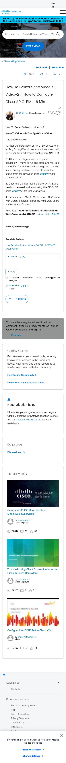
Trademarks (17, 727)
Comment (16, 335)
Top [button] (4, 675)
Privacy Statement (31, 749)
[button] (9, 299)
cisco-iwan (28, 278)
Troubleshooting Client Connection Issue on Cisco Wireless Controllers (32, 571)
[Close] (61, 735)
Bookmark (42, 68)
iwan (39, 278)
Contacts (15, 689)
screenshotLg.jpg (16, 256)
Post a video (33, 46)
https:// (44, 174)
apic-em (15, 278)
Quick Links (12, 683)
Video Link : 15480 (49, 214)
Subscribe (58, 68)
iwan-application (52, 278)
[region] (33, 747)
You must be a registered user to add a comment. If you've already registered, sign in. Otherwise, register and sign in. (32, 326)
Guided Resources (27, 419)
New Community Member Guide (25, 382)
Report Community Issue (23, 706)
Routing (11, 272)
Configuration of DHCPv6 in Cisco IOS (29, 630)
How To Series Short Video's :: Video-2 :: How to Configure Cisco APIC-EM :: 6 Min (31, 95)
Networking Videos (14, 61)
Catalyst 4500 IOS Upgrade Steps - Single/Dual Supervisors (27, 512)
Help (13, 710)
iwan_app (13, 281)
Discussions (14, 452)
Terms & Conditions (20, 714)
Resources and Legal (18, 699)
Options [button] (58, 108)
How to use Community (20, 375)
